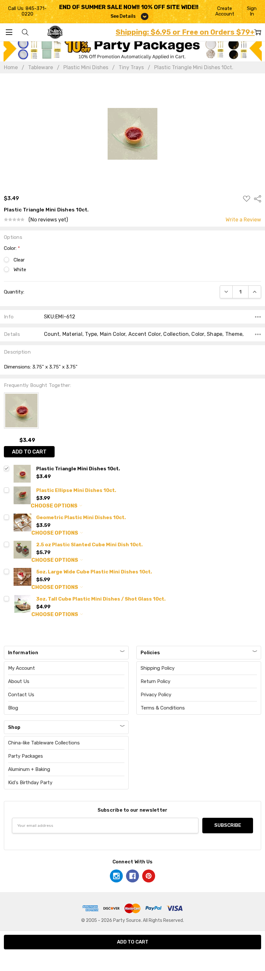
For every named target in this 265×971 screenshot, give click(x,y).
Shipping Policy (158, 668)
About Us (18, 681)
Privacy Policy (156, 695)
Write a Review (243, 220)
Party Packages (25, 756)
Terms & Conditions (163, 708)
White (20, 269)
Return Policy (155, 681)
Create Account (224, 11)
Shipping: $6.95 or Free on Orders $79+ (185, 32)
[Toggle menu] (9, 32)
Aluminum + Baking (29, 769)
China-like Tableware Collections (44, 743)
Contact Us (21, 695)
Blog (13, 708)
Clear (19, 260)
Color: (12, 248)
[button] (133, 48)
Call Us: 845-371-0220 (27, 11)
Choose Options (55, 506)
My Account (21, 668)
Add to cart (29, 452)
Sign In (252, 11)
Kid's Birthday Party (30, 782)
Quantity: (14, 292)
